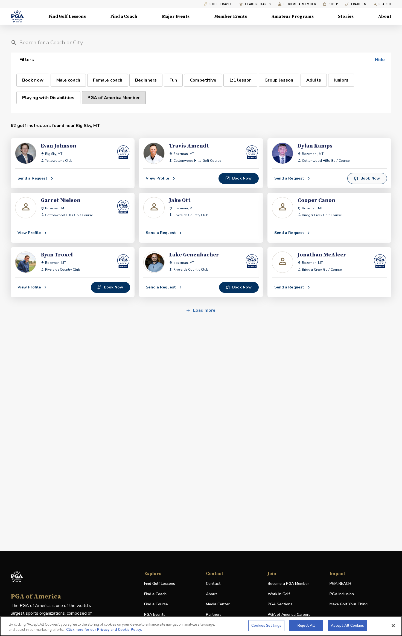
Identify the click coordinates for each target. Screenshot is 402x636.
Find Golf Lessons (67, 16)
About (384, 16)
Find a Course (156, 604)
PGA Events (154, 614)
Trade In (355, 4)
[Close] (393, 626)
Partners (214, 614)
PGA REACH (340, 584)
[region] (201, 626)
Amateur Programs (293, 16)
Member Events (230, 16)
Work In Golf (279, 594)
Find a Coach (123, 16)
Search (384, 4)
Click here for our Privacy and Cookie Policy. (104, 630)
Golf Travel (220, 4)
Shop (330, 4)
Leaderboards (258, 4)
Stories (346, 16)
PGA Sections (280, 604)
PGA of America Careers (289, 615)
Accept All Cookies (347, 625)
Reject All (306, 625)
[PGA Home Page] (17, 16)
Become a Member (300, 4)
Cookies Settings (266, 625)
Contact (213, 583)
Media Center (218, 604)
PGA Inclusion (342, 594)
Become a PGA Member (288, 583)
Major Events (176, 16)
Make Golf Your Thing (349, 604)
